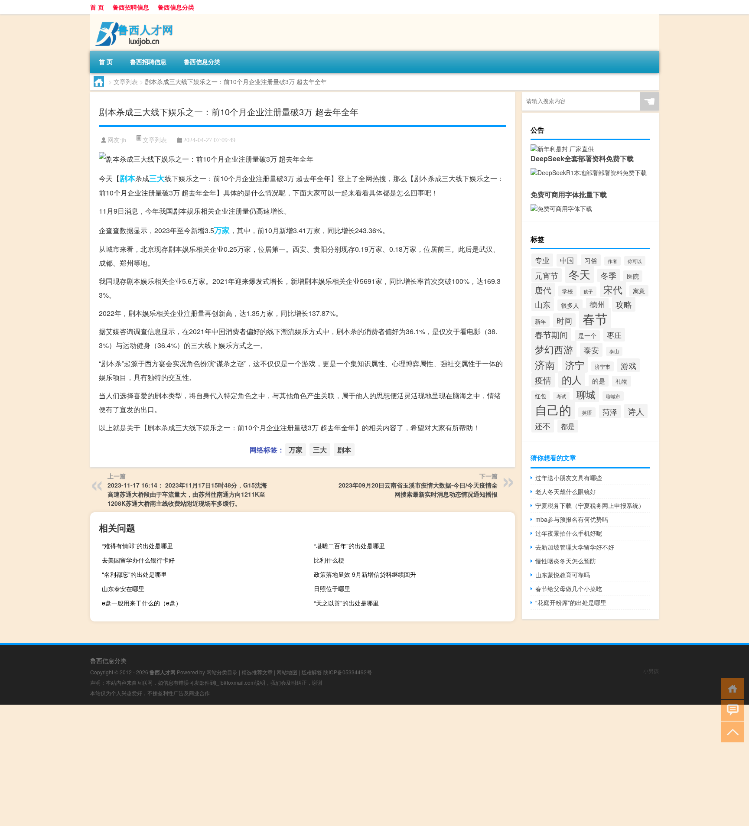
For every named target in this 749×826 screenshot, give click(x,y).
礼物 (621, 381)
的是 (598, 380)
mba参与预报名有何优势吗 (571, 519)
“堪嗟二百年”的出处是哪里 (349, 545)
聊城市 (613, 396)
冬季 (608, 275)
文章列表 (126, 81)
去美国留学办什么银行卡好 (138, 560)
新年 (540, 321)
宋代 (612, 289)
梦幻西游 (554, 349)
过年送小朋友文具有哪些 (568, 477)
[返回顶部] (730, 731)
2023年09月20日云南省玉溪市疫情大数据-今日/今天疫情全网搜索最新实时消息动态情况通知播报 (418, 489)
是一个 (587, 336)
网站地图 (287, 672)
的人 (572, 379)
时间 (564, 320)
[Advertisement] (260, 765)
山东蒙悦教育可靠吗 (562, 574)
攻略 (623, 304)
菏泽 (609, 411)
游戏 (628, 365)
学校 (567, 291)
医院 (633, 276)
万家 (222, 230)
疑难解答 (311, 672)
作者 (612, 261)
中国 (567, 260)
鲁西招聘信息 (131, 7)
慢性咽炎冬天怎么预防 (565, 560)
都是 (568, 426)
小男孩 (651, 670)
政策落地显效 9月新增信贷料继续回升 (365, 574)
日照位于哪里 (332, 588)
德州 (597, 304)
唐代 (543, 290)
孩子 (588, 291)
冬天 (579, 274)
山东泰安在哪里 (123, 588)
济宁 (574, 364)
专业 (542, 260)
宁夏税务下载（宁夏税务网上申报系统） (590, 505)
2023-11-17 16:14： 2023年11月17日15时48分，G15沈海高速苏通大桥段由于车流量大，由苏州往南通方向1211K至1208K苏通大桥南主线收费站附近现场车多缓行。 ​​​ (187, 494)
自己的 (553, 409)
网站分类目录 (222, 672)
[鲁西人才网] (135, 17)
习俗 (590, 260)
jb (123, 140)
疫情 (543, 380)
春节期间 (551, 334)
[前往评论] (730, 709)
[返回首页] (730, 688)
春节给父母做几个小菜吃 (568, 588)
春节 (595, 318)
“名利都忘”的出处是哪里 (134, 574)
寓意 (639, 290)
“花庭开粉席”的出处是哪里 (570, 602)
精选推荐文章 (257, 672)
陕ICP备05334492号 (347, 672)
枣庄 (614, 334)
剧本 (127, 178)
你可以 (635, 260)
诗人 (636, 411)
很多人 (570, 305)
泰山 (614, 351)
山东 (542, 304)
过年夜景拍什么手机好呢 (568, 533)
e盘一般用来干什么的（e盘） (142, 602)
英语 (587, 412)
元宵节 (546, 275)
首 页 (97, 7)
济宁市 (602, 366)
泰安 (591, 349)
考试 (561, 396)
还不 (542, 425)
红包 (540, 396)
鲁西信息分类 (176, 7)
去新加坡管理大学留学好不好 (574, 547)
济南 (545, 364)
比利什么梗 (329, 560)
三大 (157, 178)
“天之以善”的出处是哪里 (346, 602)
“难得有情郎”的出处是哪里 (137, 545)
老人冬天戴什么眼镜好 (565, 491)
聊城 (586, 394)
